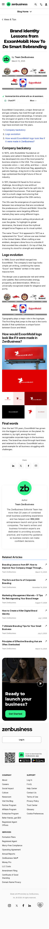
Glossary (30, 809)
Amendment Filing (9, 871)
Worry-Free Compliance (12, 846)
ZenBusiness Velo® (10, 858)
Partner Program (9, 805)
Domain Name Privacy (11, 882)
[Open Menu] (3, 4)
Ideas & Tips (10, 19)
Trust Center (32, 805)
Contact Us (31, 793)
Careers (5, 784)
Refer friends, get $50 (11, 818)
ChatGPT (11, 101)
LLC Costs (6, 867)
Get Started (15, 713)
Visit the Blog (7, 801)
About (4, 780)
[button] (40, 683)
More (32, 101)
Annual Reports (8, 854)
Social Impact (8, 789)
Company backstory (15, 130)
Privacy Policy (33, 801)
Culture (5, 793)
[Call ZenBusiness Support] (41, 5)
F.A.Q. (29, 784)
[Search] (35, 4)
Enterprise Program (10, 814)
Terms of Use (32, 797)
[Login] (46, 5)
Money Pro (6, 862)
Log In (21, 740)
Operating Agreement (11, 850)
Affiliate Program (9, 809)
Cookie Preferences (35, 814)
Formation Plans (9, 837)
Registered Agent (9, 841)
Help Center (32, 789)
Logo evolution (12, 134)
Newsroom (6, 797)
